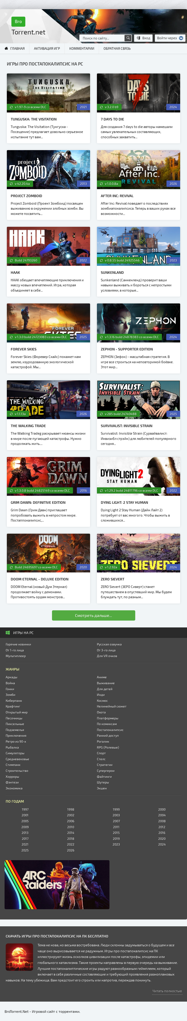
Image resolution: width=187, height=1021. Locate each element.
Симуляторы (15, 753)
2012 (161, 827)
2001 (25, 815)
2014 (70, 833)
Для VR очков (107, 656)
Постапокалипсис (110, 730)
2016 (161, 833)
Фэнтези (12, 782)
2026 (70, 850)
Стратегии (104, 765)
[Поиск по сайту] (128, 38)
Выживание (106, 683)
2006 (70, 821)
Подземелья (15, 730)
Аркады (11, 677)
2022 (70, 844)
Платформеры (107, 718)
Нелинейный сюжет (112, 706)
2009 (25, 827)
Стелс (101, 759)
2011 (116, 827)
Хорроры (12, 776)
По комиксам (107, 724)
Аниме (102, 677)
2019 (116, 839)
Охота (101, 712)
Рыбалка (12, 747)
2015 (116, 833)
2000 (162, 809)
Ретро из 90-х (16, 741)
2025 (25, 850)
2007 (116, 821)
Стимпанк (13, 765)
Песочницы (14, 718)
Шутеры (103, 782)
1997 (25, 809)
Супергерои (105, 771)
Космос (102, 700)
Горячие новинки (18, 644)
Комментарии (81, 48)
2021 (25, 844)
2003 (116, 815)
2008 (162, 821)
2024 (162, 844)
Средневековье (17, 759)
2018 (70, 839)
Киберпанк (14, 700)
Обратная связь (117, 48)
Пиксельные (15, 724)
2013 (25, 833)
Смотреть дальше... (93, 615)
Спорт (101, 753)
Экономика (14, 788)
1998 (70, 809)
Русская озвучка (109, 644)
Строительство (17, 771)
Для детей (104, 689)
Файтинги (104, 776)
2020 (162, 839)
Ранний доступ (108, 735)
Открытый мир (17, 712)
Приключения (16, 735)
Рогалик (103, 741)
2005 (25, 821)
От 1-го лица (15, 650)
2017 (25, 839)
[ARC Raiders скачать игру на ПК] (93, 884)
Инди (101, 695)
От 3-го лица (106, 650)
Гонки (10, 689)
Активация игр (47, 48)
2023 (116, 844)
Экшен (102, 788)
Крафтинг (13, 706)
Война (10, 683)
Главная (17, 48)
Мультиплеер (16, 656)
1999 (116, 809)
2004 (162, 815)
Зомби (10, 695)
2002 (70, 815)
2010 (70, 827)
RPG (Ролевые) (108, 747)
